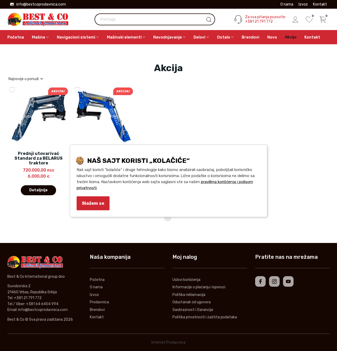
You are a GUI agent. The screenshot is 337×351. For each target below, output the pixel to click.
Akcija (290, 37)
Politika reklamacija (188, 294)
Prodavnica (99, 302)
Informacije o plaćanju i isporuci (198, 287)
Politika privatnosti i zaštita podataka (204, 317)
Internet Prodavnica (168, 342)
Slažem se (93, 203)
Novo (272, 37)
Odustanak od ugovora (191, 302)
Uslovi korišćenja (186, 279)
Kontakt (320, 4)
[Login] (295, 19)
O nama (286, 4)
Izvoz (303, 4)
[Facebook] (260, 281)
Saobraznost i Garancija (192, 310)
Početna (15, 37)
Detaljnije (38, 190)
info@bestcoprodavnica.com (41, 4)
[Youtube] (288, 281)
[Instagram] (274, 281)
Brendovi (250, 37)
